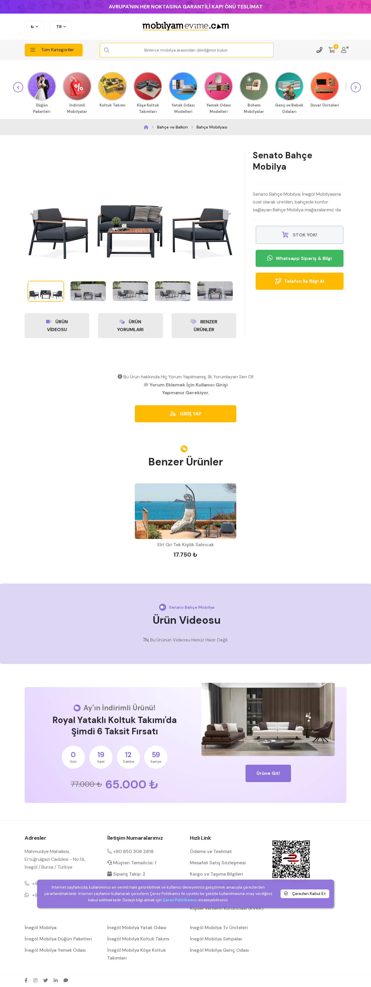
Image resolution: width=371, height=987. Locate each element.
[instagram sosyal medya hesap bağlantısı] (35, 980)
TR (59, 26)
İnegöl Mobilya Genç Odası (219, 950)
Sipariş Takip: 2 (129, 874)
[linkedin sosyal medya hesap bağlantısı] (56, 980)
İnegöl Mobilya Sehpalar (216, 939)
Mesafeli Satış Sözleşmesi (218, 863)
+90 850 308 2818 (133, 851)
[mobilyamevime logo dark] (185, 26)
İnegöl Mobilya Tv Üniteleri (219, 927)
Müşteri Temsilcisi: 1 (134, 863)
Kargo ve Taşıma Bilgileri (216, 874)
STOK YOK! (304, 235)
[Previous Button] (32, 214)
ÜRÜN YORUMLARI (130, 326)
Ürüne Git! (268, 773)
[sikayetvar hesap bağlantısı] (65, 980)
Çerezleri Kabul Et (308, 893)
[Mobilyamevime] (146, 127)
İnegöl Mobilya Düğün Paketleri (58, 939)
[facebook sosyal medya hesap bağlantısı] (26, 980)
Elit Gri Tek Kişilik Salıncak (185, 545)
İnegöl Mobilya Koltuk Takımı (138, 939)
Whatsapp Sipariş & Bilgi (304, 258)
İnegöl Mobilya (41, 927)
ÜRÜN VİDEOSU (57, 326)
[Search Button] (106, 50)
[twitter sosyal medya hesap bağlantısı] (45, 980)
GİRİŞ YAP (190, 414)
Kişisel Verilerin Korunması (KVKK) (226, 908)
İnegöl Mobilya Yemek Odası (55, 950)
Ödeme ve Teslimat (211, 851)
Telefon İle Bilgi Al (304, 281)
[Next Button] (228, 214)
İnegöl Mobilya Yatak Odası (136, 927)
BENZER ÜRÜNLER (205, 326)
